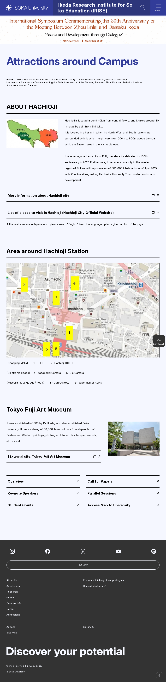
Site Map (11, 632)
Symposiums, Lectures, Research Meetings (103, 79)
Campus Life (14, 603)
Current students (93, 586)
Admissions (13, 614)
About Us (12, 580)
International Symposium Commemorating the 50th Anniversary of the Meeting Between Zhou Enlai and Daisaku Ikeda (72, 82)
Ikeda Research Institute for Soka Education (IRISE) (46, 79)
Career (10, 608)
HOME (9, 79)
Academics (13, 586)
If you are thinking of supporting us (103, 580)
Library (87, 626)
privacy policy (34, 666)
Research (12, 591)
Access (11, 626)
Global (10, 597)
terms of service (15, 666)
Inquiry (83, 564)
